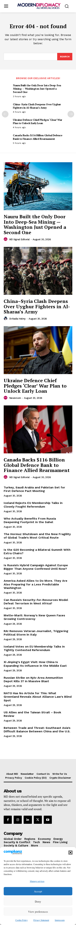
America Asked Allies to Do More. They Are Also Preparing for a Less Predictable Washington (35, 584)
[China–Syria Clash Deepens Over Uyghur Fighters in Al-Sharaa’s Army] (38, 271)
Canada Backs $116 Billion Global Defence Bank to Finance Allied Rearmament (37, 136)
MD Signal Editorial (19, 239)
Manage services (37, 881)
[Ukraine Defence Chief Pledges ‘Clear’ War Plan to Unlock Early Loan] (38, 350)
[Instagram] (18, 820)
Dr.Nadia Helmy (17, 318)
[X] (38, 820)
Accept (38, 891)
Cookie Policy (21, 920)
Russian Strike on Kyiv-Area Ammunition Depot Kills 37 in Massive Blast (33, 679)
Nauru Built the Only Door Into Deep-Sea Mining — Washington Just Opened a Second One (37, 89)
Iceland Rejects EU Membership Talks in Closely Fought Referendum (33, 504)
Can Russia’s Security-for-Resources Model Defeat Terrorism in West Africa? (36, 601)
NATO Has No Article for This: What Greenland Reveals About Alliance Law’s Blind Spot (38, 696)
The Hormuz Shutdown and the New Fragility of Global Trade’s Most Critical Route (37, 535)
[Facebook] (8, 820)
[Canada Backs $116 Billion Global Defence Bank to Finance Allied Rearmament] (38, 429)
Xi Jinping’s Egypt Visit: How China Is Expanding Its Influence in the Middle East (35, 663)
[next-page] (71, 114)
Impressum (60, 920)
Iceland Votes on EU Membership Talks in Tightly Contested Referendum (34, 648)
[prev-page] (5, 114)
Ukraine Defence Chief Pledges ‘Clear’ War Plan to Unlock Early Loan (37, 121)
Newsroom (15, 398)
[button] (70, 852)
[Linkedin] (28, 820)
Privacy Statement (41, 920)
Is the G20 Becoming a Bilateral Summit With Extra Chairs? (37, 551)
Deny (38, 901)
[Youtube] (48, 820)
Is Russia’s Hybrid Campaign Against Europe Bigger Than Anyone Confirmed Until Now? (36, 566)
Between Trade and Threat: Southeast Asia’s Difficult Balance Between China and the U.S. (37, 729)
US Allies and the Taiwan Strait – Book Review (32, 714)
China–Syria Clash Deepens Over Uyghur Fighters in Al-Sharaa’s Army (37, 106)
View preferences (38, 911)
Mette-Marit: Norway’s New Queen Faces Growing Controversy (34, 617)
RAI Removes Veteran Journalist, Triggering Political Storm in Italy (36, 632)
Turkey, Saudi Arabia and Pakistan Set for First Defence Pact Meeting (34, 489)
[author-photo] (6, 239)
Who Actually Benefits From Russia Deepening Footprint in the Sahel (30, 520)
